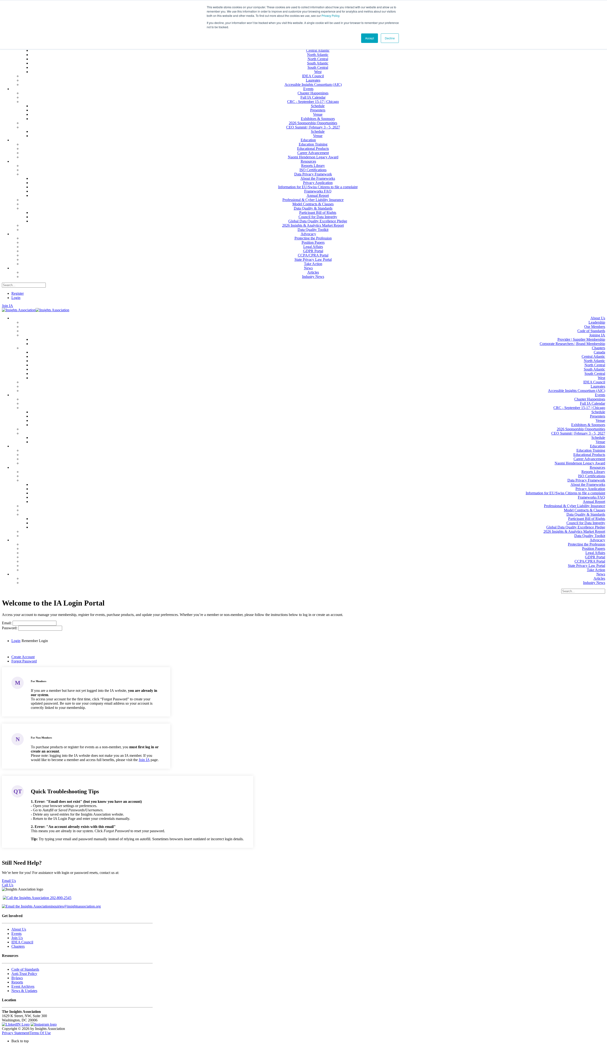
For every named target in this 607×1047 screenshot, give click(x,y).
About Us (18, 929)
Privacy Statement (15, 1033)
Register (17, 293)
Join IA (7, 306)
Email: (7, 623)
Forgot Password (24, 661)
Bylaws (17, 978)
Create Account (23, 657)
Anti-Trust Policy (24, 974)
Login (15, 298)
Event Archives (22, 986)
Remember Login (35, 641)
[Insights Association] (19, 310)
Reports (17, 982)
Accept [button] (369, 38)
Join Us (17, 938)
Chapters (18, 946)
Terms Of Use (40, 1033)
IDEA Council (22, 942)
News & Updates (24, 991)
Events (16, 934)
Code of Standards (25, 969)
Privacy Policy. (331, 16)
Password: (10, 628)
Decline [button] (390, 38)
